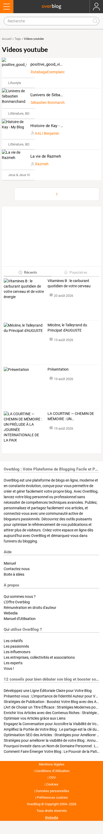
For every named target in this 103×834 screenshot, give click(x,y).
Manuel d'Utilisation (20, 619)
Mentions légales (51, 764)
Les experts (13, 663)
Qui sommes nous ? (20, 596)
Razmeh (42, 164)
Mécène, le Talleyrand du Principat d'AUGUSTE (67, 327)
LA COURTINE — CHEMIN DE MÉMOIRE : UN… (71, 416)
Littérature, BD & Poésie (26, 113)
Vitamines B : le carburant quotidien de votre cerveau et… (69, 284)
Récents (30, 272)
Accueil (7, 39)
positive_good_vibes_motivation (58, 64)
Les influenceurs (17, 652)
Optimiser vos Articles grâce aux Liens (34, 718)
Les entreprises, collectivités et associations (39, 657)
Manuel (10, 563)
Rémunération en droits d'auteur (30, 607)
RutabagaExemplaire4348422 (55, 72)
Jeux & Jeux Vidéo (21, 175)
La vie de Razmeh (45, 156)
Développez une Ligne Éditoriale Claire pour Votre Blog (48, 690)
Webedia (11, 613)
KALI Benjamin (47, 133)
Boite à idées (14, 574)
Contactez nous (17, 569)
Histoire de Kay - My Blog (52, 125)
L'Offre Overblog (17, 602)
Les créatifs (13, 641)
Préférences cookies (52, 797)
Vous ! (9, 668)
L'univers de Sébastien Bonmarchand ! (63, 95)
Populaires (78, 272)
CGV (52, 777)
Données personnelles (52, 791)
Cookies (52, 784)
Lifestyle (14, 83)
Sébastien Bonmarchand (51, 102)
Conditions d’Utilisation (52, 771)
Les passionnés (16, 646)
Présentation (58, 369)
